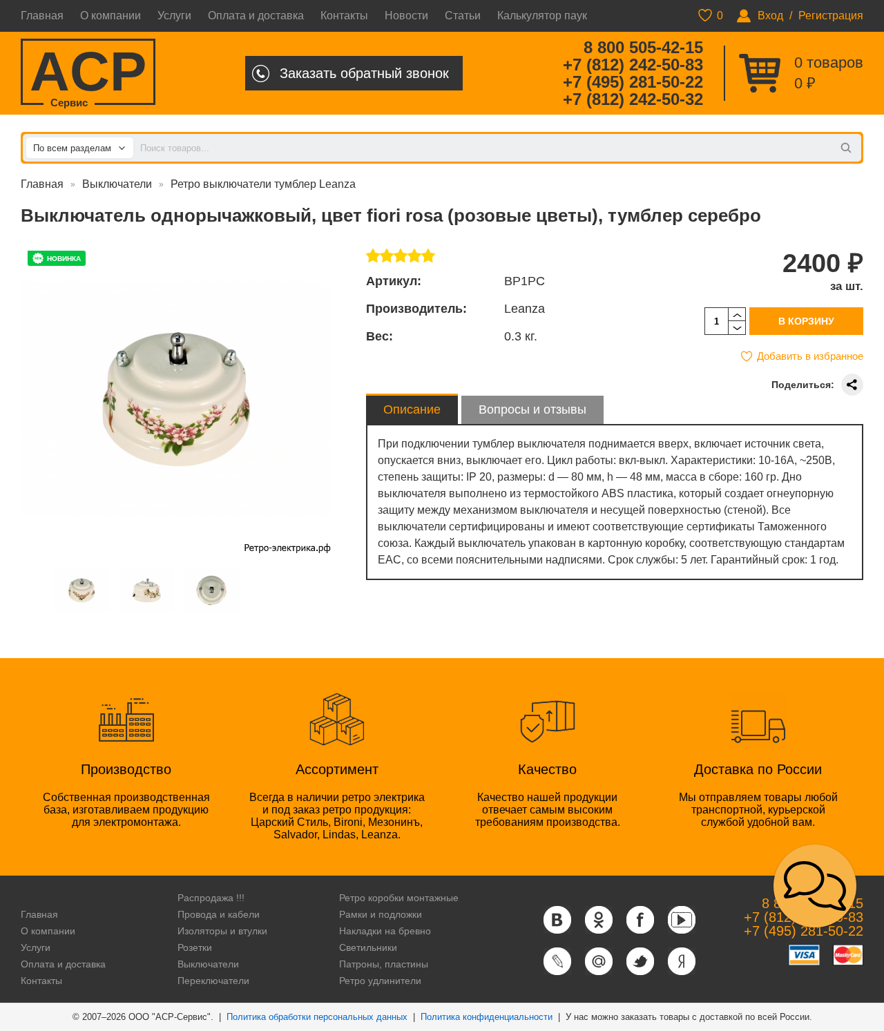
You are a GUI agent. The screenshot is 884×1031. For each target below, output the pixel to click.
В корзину (806, 321)
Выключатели (117, 184)
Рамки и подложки (380, 914)
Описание (412, 409)
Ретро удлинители (380, 980)
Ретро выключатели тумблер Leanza (263, 184)
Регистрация (830, 15)
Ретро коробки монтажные (399, 897)
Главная (42, 15)
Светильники (368, 947)
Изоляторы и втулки (222, 930)
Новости (406, 15)
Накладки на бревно (385, 930)
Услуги (174, 15)
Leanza (524, 309)
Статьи (463, 15)
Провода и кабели (218, 914)
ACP (88, 73)
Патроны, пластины (383, 964)
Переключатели (213, 980)
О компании (110, 15)
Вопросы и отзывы (532, 409)
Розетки (194, 947)
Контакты (344, 15)
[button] (815, 886)
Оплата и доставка (256, 15)
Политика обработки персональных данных (317, 1017)
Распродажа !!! (210, 897)
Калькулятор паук (542, 15)
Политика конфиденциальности (486, 1017)
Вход (770, 15)
